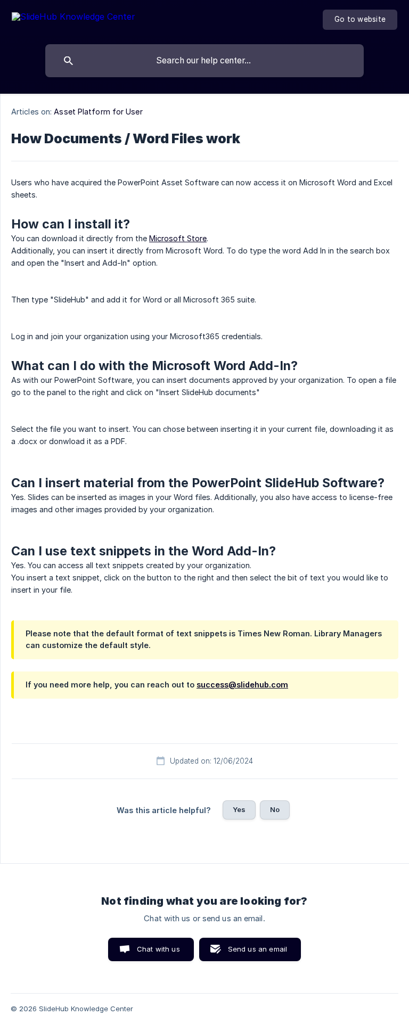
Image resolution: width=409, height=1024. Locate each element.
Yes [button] (239, 809)
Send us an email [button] (257, 949)
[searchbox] (204, 60)
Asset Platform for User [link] (98, 111)
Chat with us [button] (158, 949)
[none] (73, 18)
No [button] (275, 809)
